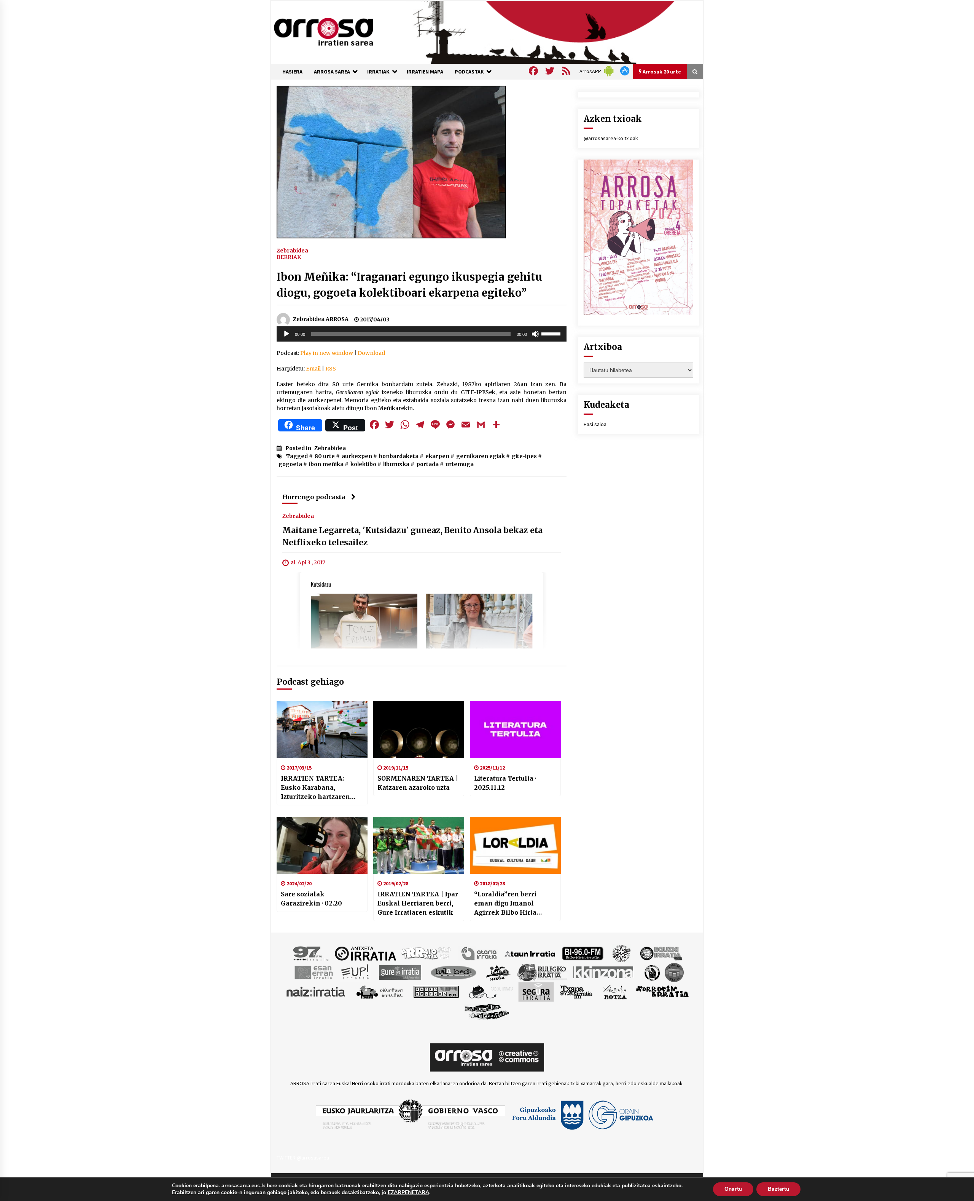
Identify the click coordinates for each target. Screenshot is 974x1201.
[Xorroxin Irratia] (662, 991)
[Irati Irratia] (498, 972)
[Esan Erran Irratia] (313, 972)
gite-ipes (524, 456)
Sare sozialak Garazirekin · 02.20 (311, 898)
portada (427, 464)
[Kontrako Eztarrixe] (652, 972)
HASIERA (292, 71)
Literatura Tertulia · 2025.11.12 (505, 783)
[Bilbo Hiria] (582, 953)
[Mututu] (535, 334)
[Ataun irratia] (530, 953)
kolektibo (363, 464)
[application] (422, 334)
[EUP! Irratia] (355, 972)
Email (313, 368)
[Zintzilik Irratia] (487, 1011)
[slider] (552, 333)
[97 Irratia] (311, 953)
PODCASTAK (469, 71)
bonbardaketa (399, 456)
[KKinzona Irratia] (603, 972)
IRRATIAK (378, 71)
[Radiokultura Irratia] (436, 991)
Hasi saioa (595, 424)
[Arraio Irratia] (426, 953)
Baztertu (778, 1189)
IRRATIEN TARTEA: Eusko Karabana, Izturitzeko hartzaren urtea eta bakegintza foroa (315, 788)
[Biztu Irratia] (621, 953)
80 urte (325, 456)
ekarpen (437, 456)
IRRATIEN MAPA (425, 71)
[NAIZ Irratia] (316, 991)
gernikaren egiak (480, 456)
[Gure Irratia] (400, 972)
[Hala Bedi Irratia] (453, 972)
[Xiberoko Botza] (614, 991)
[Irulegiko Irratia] (542, 972)
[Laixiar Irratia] (674, 972)
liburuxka (396, 464)
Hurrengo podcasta (313, 497)
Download (371, 353)
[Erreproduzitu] (286, 334)
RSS (330, 368)
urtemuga (460, 464)
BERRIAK (289, 257)
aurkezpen (357, 456)
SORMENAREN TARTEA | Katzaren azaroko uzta (417, 783)
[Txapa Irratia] (576, 991)
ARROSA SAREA (332, 71)
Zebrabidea (292, 250)
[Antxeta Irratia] (365, 953)
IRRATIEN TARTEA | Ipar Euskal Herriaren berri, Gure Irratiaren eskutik (417, 903)
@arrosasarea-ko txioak (611, 138)
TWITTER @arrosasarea (303, 1157)
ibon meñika (326, 464)
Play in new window (326, 353)
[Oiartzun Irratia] (380, 991)
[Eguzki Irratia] (660, 953)
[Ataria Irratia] (479, 953)
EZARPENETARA (408, 1192)
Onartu (733, 1189)
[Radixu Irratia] (490, 991)
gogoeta (290, 464)
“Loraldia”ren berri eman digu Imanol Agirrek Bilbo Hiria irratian (505, 903)
